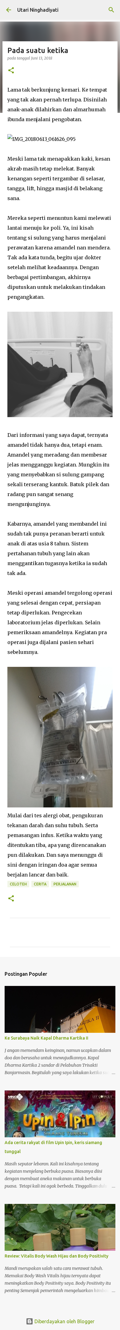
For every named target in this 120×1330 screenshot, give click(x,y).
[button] (11, 71)
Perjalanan (65, 884)
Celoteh (18, 884)
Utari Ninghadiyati (37, 10)
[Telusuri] (111, 9)
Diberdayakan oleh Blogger (63, 1321)
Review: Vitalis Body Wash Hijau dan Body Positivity (56, 1256)
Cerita (40, 884)
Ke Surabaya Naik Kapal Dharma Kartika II (46, 1038)
